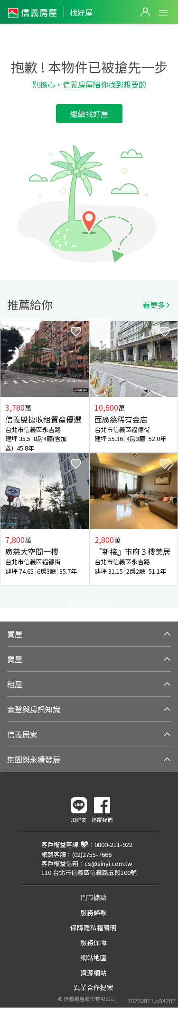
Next (170, 464)
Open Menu (163, 13)
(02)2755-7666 (92, 854)
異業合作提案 (93, 987)
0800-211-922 (113, 844)
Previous (7, 464)
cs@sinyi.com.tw (108, 863)
